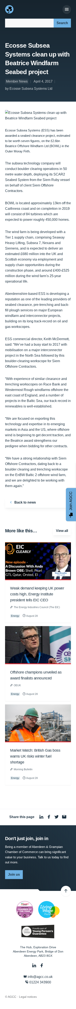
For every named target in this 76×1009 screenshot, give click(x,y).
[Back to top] (66, 891)
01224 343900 (39, 982)
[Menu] (66, 9)
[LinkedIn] (35, 965)
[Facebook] (41, 965)
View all (62, 531)
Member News (17, 81)
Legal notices (28, 996)
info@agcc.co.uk (40, 977)
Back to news (25, 502)
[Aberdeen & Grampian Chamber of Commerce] (9, 9)
